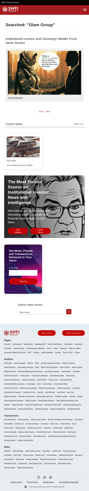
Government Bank (61, 384)
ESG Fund (54, 423)
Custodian (8, 455)
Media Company (10, 396)
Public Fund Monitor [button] (73, 333)
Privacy (77, 352)
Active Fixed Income (38, 419)
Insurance (76, 388)
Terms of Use (68, 352)
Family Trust (53, 380)
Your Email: (14, 268)
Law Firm (70, 392)
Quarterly (7, 348)
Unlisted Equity (9, 440)
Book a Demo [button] (47, 333)
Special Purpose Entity (52, 404)
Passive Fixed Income (26, 432)
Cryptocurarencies (32, 423)
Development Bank (57, 375)
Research (63, 348)
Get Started (21, 231)
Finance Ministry (66, 380)
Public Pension (30, 400)
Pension (72, 396)
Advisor (30, 363)
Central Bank (66, 371)
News (56, 348)
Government (47, 384)
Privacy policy (16, 482)
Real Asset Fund (59, 432)
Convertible (8, 423)
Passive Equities (10, 432)
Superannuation (10, 409)
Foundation (31, 384)
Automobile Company (25, 367)
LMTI (29, 352)
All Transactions (10, 419)
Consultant (79, 419)
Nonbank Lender (61, 396)
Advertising (68, 344)
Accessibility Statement (69, 482)
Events (49, 348)
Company (76, 371)
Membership (28, 344)
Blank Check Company (49, 367)
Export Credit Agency (12, 380)
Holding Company (64, 388)
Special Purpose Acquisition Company (62, 436)
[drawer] (84, 10)
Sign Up (23, 281)
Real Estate (71, 432)
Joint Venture (50, 392)
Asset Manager (10, 367)
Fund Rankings (18, 348)
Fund (39, 384)
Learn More (44, 231)
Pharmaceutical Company (14, 400)
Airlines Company (68, 363)
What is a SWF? (75, 348)
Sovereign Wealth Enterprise (15, 352)
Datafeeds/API (40, 344)
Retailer (7, 404)
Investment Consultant (12, 392)
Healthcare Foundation (28, 388)
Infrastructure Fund (34, 428)
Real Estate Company (46, 400)
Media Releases (47, 352)
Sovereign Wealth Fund (34, 404)
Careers (36, 352)
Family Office (42, 380)
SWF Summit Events (10, 2)
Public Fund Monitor (54, 344)
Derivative (44, 423)
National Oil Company (26, 396)
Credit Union (25, 375)
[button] (68, 311)
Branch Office (65, 367)
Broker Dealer (77, 367)
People (80, 396)
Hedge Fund (9, 428)
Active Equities (23, 419)
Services (7, 344)
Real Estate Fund (10, 436)
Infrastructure (20, 428)
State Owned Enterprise (72, 404)
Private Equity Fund (44, 432)
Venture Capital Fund (25, 440)
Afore (37, 363)
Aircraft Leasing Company (50, 363)
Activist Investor (20, 363)
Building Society (10, 371)
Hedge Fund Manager (47, 388)
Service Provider (25, 436)
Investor (40, 392)
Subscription (17, 344)
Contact (58, 352)
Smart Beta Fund (39, 436)
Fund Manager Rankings (35, 348)
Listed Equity (58, 428)
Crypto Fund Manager (39, 375)
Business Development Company (30, 371)
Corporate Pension (11, 375)
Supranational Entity (25, 409)
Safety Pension (17, 404)
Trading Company (41, 409)
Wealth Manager (73, 409)
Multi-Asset (68, 428)
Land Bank (61, 392)
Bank (37, 367)
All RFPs (7, 451)
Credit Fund (19, 423)
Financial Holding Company (14, 384)
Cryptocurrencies (69, 451)
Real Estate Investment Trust (67, 400)
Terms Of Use (32, 482)
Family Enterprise (28, 380)
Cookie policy (48, 482)
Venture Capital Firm (58, 409)
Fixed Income (65, 423)
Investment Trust (29, 392)
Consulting (79, 344)
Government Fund (11, 388)
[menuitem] (8, 345)
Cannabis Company (52, 371)
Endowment (70, 375)
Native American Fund (45, 396)
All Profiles (8, 363)
